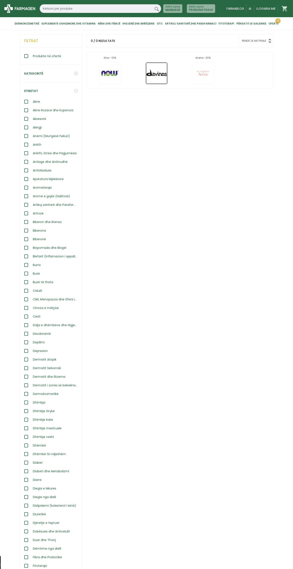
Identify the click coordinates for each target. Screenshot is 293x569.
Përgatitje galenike (251, 23)
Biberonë (39, 239)
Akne (36, 101)
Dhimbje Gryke (44, 411)
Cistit (37, 316)
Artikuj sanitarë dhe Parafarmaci (190, 23)
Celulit (37, 291)
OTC (160, 23)
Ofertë (273, 23)
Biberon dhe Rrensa (47, 222)
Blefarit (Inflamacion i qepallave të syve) (55, 256)
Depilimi (39, 342)
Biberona (39, 230)
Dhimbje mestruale (47, 428)
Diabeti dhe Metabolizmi (51, 471)
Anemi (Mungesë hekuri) (51, 136)
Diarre (37, 480)
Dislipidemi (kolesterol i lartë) (54, 505)
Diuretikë (39, 514)
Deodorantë (42, 334)
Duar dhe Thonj (44, 540)
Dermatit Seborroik (47, 368)
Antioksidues (42, 170)
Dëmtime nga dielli (47, 548)
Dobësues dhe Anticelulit (51, 531)
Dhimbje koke (43, 420)
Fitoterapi (226, 23)
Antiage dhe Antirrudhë (50, 162)
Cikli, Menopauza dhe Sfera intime (55, 299)
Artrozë (38, 213)
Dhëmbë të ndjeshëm (49, 454)
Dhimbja (39, 402)
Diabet (38, 462)
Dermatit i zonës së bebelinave (55, 385)
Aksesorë (39, 119)
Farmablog (235, 8)
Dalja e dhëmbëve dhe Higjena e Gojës (55, 325)
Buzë (36, 273)
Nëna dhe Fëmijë (109, 23)
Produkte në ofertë (47, 56)
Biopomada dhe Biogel (49, 248)
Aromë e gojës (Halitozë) (51, 196)
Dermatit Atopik (44, 359)
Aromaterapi (42, 187)
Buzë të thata (43, 282)
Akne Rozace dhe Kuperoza (53, 110)
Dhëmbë (39, 445)
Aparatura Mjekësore (48, 179)
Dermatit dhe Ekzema (49, 377)
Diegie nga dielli (44, 497)
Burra (37, 265)
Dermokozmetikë (27, 23)
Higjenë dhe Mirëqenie (138, 23)
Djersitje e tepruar (46, 523)
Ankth (37, 144)
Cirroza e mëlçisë (46, 308)
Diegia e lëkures (44, 488)
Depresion (40, 351)
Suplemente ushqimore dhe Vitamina (68, 23)
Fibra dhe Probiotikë (47, 557)
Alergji (37, 127)
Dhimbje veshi (43, 437)
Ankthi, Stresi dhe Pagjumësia (55, 153)
